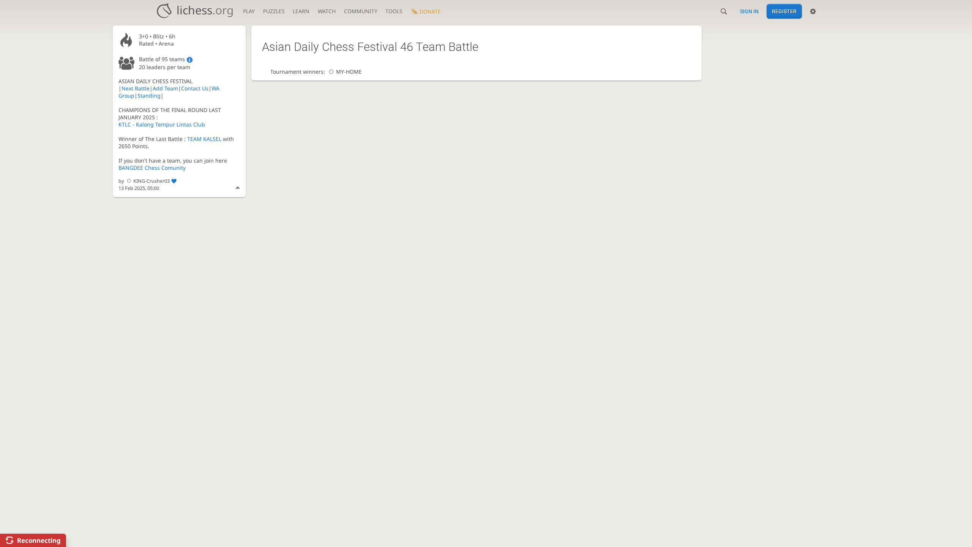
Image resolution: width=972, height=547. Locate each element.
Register (784, 11)
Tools (393, 11)
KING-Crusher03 (151, 181)
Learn (301, 11)
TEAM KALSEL (204, 138)
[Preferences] (813, 11)
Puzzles (274, 11)
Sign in (749, 11)
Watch (327, 11)
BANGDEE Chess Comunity (152, 167)
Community (360, 11)
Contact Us (194, 88)
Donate (430, 11)
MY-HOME (349, 71)
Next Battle (136, 88)
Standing (149, 95)
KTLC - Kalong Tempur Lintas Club (161, 124)
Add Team (165, 88)
